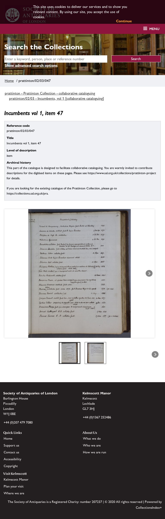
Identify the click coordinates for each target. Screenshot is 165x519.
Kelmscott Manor (16, 479)
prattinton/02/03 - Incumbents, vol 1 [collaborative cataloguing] (56, 98)
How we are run (94, 452)
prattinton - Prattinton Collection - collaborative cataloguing (50, 93)
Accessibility (12, 459)
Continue (124, 21)
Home (9, 80)
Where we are (14, 493)
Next (149, 273)
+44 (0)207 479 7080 (18, 422)
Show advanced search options (31, 65)
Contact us (11, 452)
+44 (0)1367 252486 (97, 417)
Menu (154, 29)
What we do (92, 438)
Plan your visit (14, 486)
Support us (11, 445)
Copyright (11, 466)
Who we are (92, 445)
